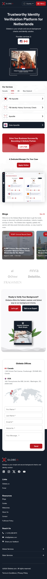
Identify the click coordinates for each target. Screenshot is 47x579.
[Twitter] (14, 471)
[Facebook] (19, 471)
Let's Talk (23, 146)
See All (42, 214)
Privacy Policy (22, 573)
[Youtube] (24, 471)
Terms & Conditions (9, 573)
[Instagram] (8, 471)
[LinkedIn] (3, 471)
